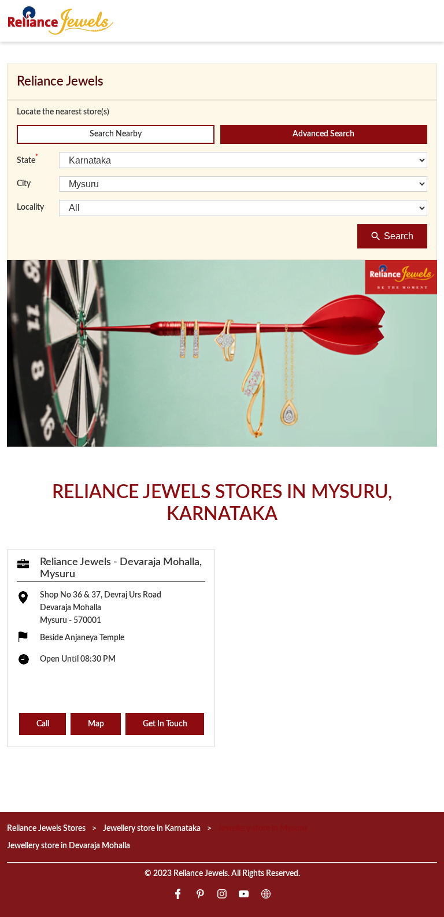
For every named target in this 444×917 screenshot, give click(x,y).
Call (42, 724)
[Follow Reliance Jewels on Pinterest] (200, 895)
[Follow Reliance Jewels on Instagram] (222, 895)
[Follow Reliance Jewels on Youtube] (244, 895)
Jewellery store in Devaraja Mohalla (68, 845)
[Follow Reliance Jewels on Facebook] (178, 895)
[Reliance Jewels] (60, 20)
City (24, 184)
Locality (30, 207)
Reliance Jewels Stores (47, 829)
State (27, 159)
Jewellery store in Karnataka (152, 829)
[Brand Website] (266, 895)
